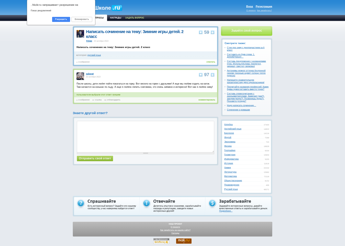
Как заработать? (264, 10)
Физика (228, 146)
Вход (249, 6)
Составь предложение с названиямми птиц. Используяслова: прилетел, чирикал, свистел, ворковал (246, 64)
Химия (227, 167)
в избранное (84, 62)
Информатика (231, 159)
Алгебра (228, 124)
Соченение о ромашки (238, 110)
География (229, 150)
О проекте (251, 10)
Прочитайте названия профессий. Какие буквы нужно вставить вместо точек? (248, 88)
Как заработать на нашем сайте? (175, 230)
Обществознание (233, 180)
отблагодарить (113, 100)
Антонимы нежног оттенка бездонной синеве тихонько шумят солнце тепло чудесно (246, 73)
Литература (230, 172)
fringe (89, 41)
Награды (175, 233)
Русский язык (231, 189)
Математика (230, 176)
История (228, 163)
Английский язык (232, 129)
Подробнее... (226, 211)
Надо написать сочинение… (241, 105)
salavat (90, 73)
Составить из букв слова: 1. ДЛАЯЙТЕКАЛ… (241, 55)
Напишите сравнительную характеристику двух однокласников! (245, 81)
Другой (227, 137)
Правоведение (231, 185)
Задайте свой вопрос (246, 30)
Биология (229, 133)
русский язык (94, 55)
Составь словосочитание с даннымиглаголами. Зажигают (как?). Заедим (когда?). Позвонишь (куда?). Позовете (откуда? (245, 97)
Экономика (229, 142)
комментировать (207, 100)
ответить (210, 62)
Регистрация (264, 6)
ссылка (98, 100)
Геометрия (229, 154)
